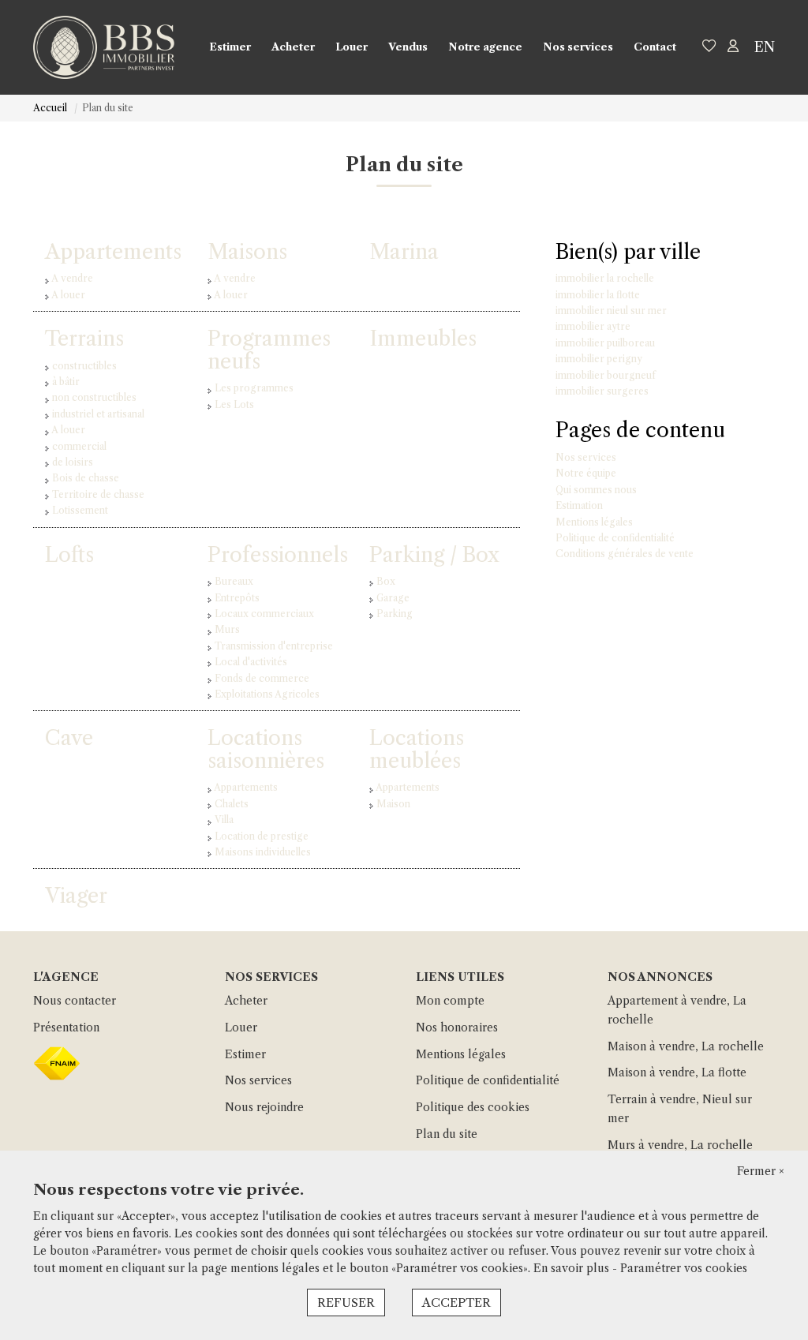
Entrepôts (237, 598)
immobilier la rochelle (605, 278)
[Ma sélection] (709, 47)
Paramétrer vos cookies (683, 1268)
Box (385, 581)
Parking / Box (434, 554)
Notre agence (485, 46)
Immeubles (423, 338)
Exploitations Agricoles (267, 694)
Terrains (84, 338)
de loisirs (72, 462)
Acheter (293, 46)
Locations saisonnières (266, 749)
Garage (393, 598)
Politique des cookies (472, 1107)
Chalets (232, 804)
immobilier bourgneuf (606, 375)
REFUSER (346, 1302)
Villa (224, 819)
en (764, 47)
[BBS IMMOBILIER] (103, 47)
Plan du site (446, 1134)
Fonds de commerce (262, 678)
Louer (351, 46)
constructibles (84, 366)
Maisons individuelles (263, 852)
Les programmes (254, 388)
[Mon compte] (733, 47)
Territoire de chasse (98, 494)
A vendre (72, 278)
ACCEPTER (456, 1302)
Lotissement (80, 510)
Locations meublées (416, 749)
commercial (79, 446)
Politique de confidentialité (615, 538)
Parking (394, 613)
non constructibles (94, 397)
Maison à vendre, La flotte (677, 1072)
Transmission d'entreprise (274, 646)
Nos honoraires (457, 1027)
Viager (76, 895)
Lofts (69, 554)
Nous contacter (74, 1001)
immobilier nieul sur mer (611, 310)
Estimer (230, 46)
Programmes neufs (269, 350)
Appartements (113, 251)
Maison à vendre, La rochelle (686, 1046)
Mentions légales (594, 522)
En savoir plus (572, 1268)
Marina (404, 251)
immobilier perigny (599, 359)
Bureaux (234, 581)
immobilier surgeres (602, 391)
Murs (227, 629)
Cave (69, 737)
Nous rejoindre (264, 1107)
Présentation (66, 1027)
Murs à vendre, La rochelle (680, 1145)
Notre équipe (586, 473)
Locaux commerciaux (264, 613)
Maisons (247, 251)
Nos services (578, 46)
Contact (655, 46)
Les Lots (234, 404)
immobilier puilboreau (605, 343)
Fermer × (760, 1171)
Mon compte (450, 1001)
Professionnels (278, 554)
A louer (68, 295)
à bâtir (66, 381)
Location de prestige (262, 836)
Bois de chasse (85, 478)
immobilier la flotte (598, 295)
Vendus (408, 46)
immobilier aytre (593, 326)
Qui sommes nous (596, 490)
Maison (393, 804)
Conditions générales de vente (625, 554)
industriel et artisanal (98, 414)
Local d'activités (251, 662)
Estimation (579, 505)
